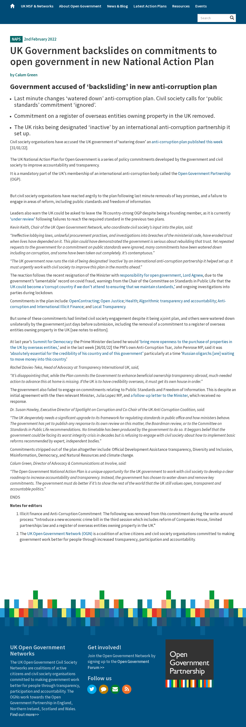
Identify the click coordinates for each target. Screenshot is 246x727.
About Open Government (80, 6)
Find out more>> (24, 714)
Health (131, 301)
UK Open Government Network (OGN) (59, 533)
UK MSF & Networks (37, 6)
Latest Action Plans (150, 6)
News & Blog (117, 6)
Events (201, 6)
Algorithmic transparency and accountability (177, 301)
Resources (181, 6)
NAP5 (16, 39)
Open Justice (112, 301)
